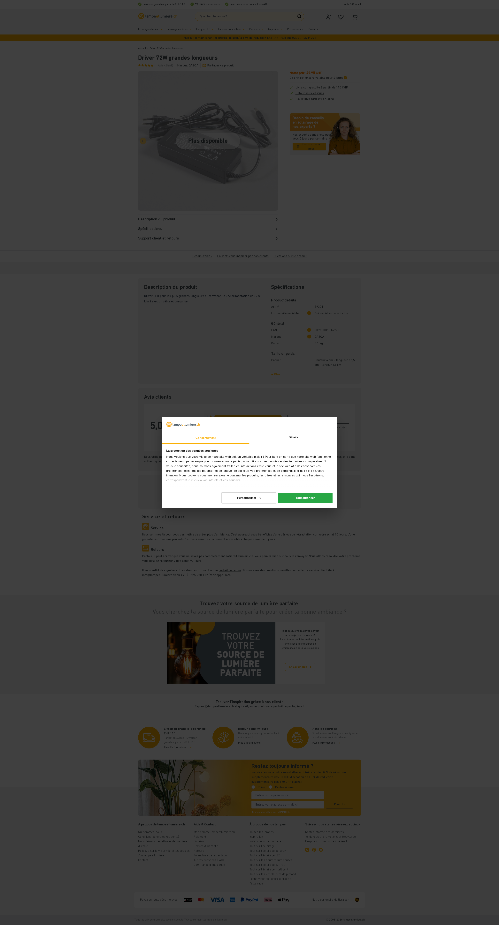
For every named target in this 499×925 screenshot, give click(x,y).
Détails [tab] (293, 437)
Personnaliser (246, 497)
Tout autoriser (305, 497)
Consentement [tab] (206, 437)
